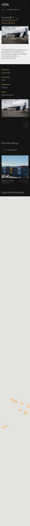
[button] (25, 125)
